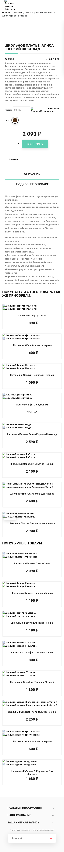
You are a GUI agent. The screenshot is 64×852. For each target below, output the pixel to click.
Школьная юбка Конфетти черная (32, 345)
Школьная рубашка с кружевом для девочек (32, 773)
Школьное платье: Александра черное (32, 493)
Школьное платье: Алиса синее (32, 563)
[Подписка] (51, 838)
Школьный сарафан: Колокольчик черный (32, 712)
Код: (7, 59)
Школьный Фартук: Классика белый (32, 593)
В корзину (35, 144)
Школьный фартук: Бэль (32, 315)
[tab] (32, 174)
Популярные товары (22, 543)
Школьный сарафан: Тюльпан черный (32, 682)
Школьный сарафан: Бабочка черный (32, 464)
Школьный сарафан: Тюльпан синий (32, 652)
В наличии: (52, 59)
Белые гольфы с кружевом (32, 404)
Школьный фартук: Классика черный (32, 622)
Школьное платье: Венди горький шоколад (32, 434)
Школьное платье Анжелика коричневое (32, 523)
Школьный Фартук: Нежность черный (32, 375)
